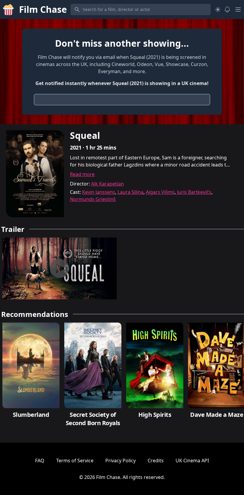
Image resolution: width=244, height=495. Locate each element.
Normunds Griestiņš (93, 199)
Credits (156, 460)
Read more (82, 174)
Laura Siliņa (130, 192)
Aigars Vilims (160, 192)
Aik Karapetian (107, 183)
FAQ (39, 460)
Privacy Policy (120, 460)
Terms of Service (74, 460)
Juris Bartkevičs (194, 192)
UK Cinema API (192, 460)
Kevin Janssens (98, 192)
